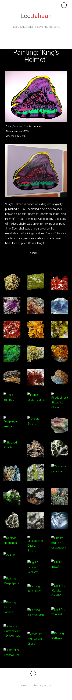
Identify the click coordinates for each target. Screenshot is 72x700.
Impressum (45, 685)
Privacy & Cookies (29, 685)
